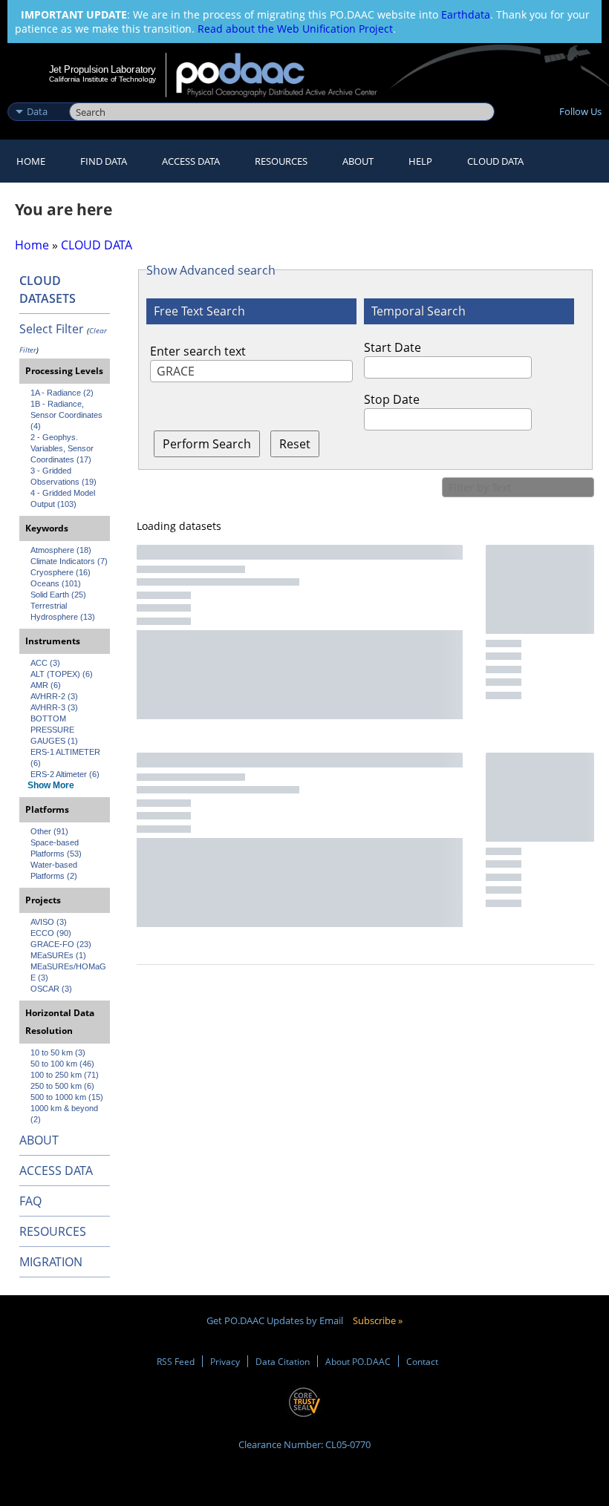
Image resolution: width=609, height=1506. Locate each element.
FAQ (30, 1201)
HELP (420, 161)
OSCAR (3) (51, 988)
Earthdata (465, 14)
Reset (294, 444)
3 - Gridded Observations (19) (63, 476)
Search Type (36, 95)
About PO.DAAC (358, 1361)
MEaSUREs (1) (58, 955)
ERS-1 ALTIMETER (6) (66, 757)
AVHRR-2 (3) (54, 696)
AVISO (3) (48, 921)
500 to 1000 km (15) (66, 1097)
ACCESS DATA (56, 1170)
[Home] (286, 75)
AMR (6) (45, 685)
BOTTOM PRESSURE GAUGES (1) (54, 729)
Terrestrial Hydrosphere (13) (62, 611)
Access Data (191, 161)
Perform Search (207, 444)
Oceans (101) (55, 583)
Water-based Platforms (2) (54, 870)
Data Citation (282, 1361)
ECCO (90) (50, 933)
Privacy (225, 1361)
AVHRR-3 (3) (54, 707)
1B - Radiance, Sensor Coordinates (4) (67, 414)
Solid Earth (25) (58, 594)
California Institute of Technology (102, 79)
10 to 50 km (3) (57, 1052)
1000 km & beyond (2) (65, 1114)
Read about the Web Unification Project (295, 29)
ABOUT (39, 1140)
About (358, 161)
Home (30, 161)
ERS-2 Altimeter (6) (65, 774)
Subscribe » (378, 1320)
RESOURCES (281, 161)
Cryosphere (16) (60, 572)
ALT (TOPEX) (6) (61, 673)
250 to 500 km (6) (62, 1085)
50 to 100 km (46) (62, 1063)
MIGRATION (50, 1262)
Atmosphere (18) (60, 550)
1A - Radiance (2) (62, 392)
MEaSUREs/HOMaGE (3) (68, 972)
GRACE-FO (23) (60, 944)
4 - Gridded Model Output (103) (63, 498)
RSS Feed (176, 1361)
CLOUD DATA (495, 161)
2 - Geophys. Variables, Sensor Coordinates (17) (63, 448)
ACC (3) (45, 662)
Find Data (103, 161)
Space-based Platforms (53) (56, 848)
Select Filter (51, 329)
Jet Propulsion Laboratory (102, 69)
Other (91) (49, 831)
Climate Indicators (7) (69, 561)
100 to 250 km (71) (64, 1074)
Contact (422, 1361)
